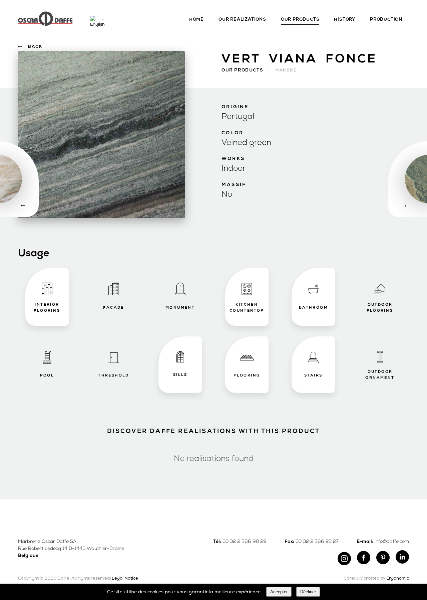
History (344, 19)
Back (35, 47)
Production (386, 19)
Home (196, 19)
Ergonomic (397, 578)
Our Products (300, 19)
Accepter (279, 591)
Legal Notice (125, 578)
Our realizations (242, 19)
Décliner (308, 591)
